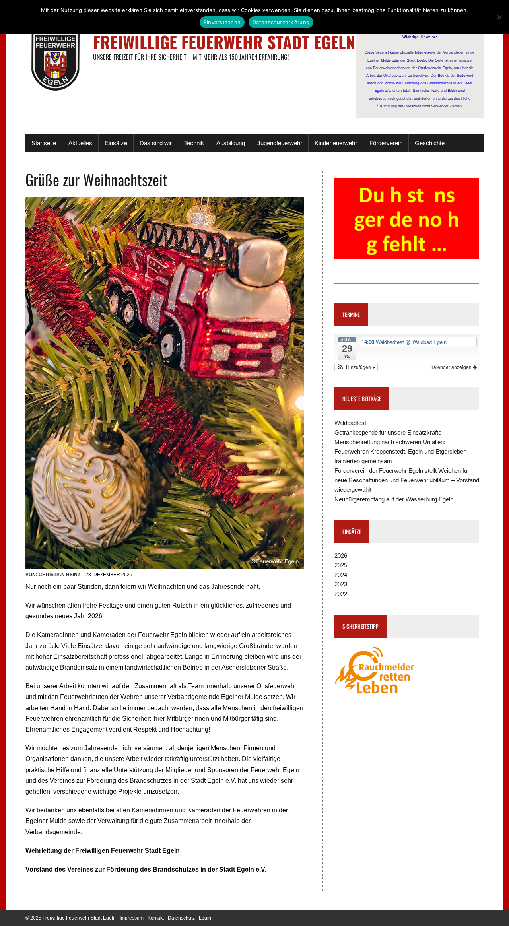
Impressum (132, 918)
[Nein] (499, 17)
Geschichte (430, 143)
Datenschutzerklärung (281, 22)
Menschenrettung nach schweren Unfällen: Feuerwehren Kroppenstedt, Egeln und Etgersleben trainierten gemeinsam (400, 451)
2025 (340, 565)
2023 (340, 584)
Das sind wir (156, 143)
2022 (340, 593)
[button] (356, 367)
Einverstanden (222, 22)
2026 (340, 555)
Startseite (43, 143)
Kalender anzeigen (451, 366)
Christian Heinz (59, 574)
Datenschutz (181, 918)
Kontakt (156, 918)
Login (205, 918)
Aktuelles (80, 143)
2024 (340, 574)
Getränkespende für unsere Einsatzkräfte (387, 432)
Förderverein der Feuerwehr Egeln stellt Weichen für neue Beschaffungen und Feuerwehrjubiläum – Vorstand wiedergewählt (406, 480)
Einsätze (116, 143)
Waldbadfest (350, 422)
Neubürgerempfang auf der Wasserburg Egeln (393, 499)
